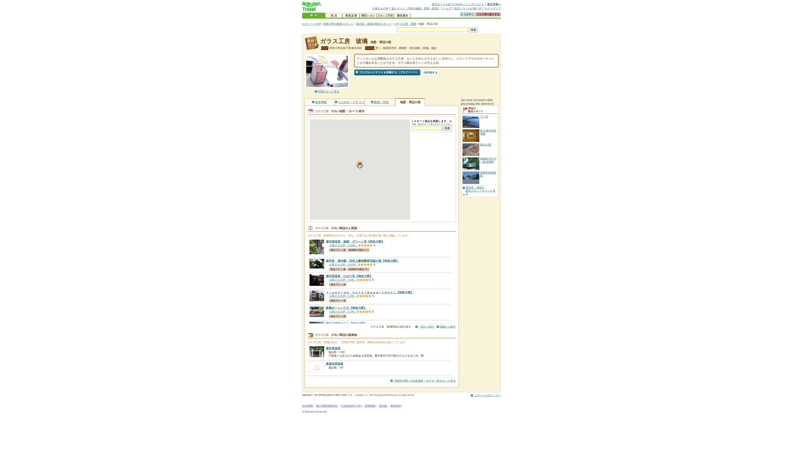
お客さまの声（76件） (343, 279)
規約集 (383, 405)
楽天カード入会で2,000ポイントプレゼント (458, 4)
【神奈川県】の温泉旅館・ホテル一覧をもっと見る (424, 380)
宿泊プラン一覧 (337, 250)
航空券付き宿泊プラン (358, 250)
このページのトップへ (487, 395)
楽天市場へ (494, 4)
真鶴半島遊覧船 (488, 174)
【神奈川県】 (355, 241)
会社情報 (307, 405)
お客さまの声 (380, 8)
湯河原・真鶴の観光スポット (373, 24)
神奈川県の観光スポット (338, 24)
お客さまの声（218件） (343, 245)
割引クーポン (368, 16)
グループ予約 (385, 16)
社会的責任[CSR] (351, 405)
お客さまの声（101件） (343, 264)
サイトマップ (493, 8)
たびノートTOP (311, 24)
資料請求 (395, 405)
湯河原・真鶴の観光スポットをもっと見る (480, 190)
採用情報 (370, 405)
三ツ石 (484, 116)
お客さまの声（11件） (343, 311)
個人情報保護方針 (327, 405)
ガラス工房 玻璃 (405, 24)
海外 (334, 16)
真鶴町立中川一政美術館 (488, 160)
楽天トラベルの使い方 (468, 8)
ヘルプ (447, 8)
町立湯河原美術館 (488, 132)
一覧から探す (426, 326)
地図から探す (448, 326)
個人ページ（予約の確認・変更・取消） (415, 8)
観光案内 (402, 16)
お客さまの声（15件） (343, 296)
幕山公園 (485, 144)
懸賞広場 (351, 16)
